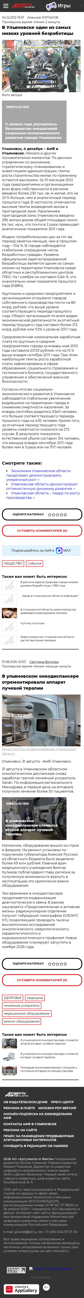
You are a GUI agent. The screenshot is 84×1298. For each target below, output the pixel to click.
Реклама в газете (19, 1108)
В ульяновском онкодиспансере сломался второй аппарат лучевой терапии (49, 1042)
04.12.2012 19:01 (13, 17)
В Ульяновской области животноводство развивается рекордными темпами (48, 611)
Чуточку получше (32, 623)
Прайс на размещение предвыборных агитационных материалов (38, 1138)
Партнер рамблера (40, 1277)
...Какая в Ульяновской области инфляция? (49, 595)
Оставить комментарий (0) (42, 531)
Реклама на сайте (20, 1130)
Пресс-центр (62, 1102)
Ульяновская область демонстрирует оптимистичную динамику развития (42, 486)
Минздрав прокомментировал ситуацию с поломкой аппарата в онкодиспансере (49, 1069)
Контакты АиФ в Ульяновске (29, 1124)
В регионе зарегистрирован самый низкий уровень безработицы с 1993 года (49, 584)
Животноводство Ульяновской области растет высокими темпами (47, 638)
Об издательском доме (25, 1102)
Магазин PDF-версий (57, 1108)
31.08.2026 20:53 (14, 662)
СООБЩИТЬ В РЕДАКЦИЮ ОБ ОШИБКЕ (35, 1146)
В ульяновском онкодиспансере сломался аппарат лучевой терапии (49, 1055)
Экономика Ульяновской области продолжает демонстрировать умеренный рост (38, 475)
